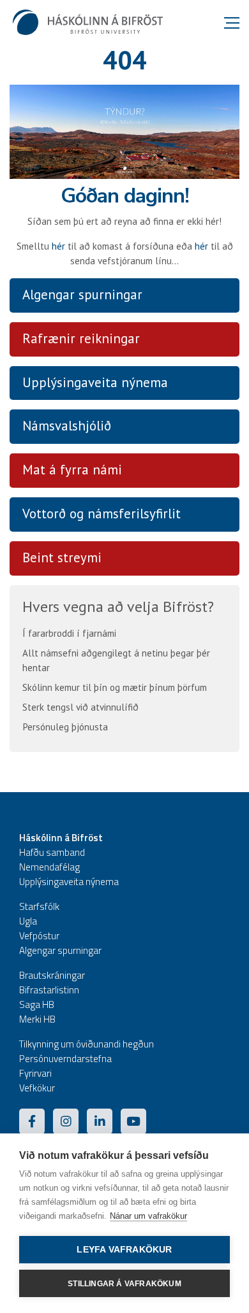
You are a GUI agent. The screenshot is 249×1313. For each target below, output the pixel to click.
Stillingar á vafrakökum (124, 1283)
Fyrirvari (35, 1073)
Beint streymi (62, 557)
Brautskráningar (52, 975)
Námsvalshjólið (66, 425)
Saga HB (36, 1004)
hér (58, 246)
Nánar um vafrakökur (148, 1216)
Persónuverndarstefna (65, 1058)
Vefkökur (37, 1088)
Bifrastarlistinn (49, 990)
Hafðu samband (52, 852)
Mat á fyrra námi (72, 469)
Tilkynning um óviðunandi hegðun (86, 1044)
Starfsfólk (39, 906)
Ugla (28, 921)
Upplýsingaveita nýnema (95, 382)
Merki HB (37, 1019)
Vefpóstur (39, 935)
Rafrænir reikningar (81, 338)
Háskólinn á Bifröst (61, 837)
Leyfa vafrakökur (124, 1249)
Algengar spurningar (82, 294)
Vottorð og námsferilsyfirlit (101, 513)
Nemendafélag (49, 867)
